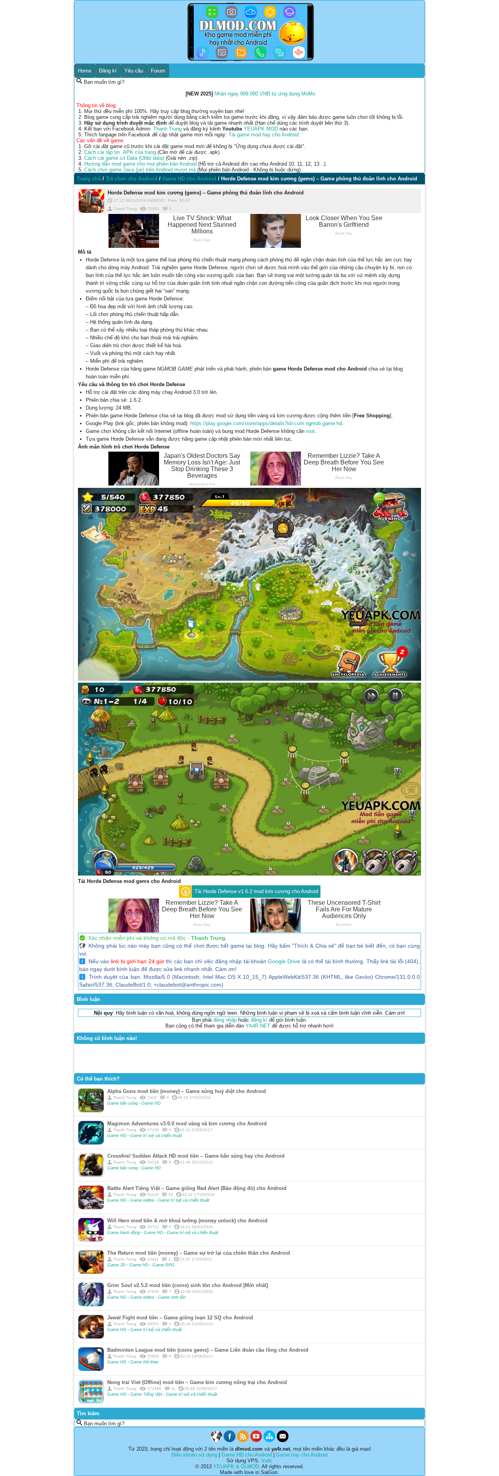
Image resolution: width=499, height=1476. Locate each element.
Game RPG (163, 1264)
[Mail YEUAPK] (282, 1440)
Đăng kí (108, 71)
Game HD (151, 1103)
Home (84, 71)
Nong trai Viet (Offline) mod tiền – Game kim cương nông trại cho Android (197, 1382)
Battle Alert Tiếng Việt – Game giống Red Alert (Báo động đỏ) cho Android (197, 1188)
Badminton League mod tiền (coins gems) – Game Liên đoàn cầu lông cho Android (207, 1350)
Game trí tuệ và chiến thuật (156, 1135)
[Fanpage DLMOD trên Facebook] (229, 1440)
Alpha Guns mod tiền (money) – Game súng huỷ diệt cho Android (186, 1091)
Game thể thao (144, 1361)
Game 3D (117, 1264)
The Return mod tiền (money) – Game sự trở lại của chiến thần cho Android (198, 1253)
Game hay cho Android (301, 1455)
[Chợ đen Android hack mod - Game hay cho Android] (216, 1440)
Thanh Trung (167, 129)
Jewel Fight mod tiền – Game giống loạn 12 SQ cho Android (180, 1318)
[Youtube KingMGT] (256, 1440)
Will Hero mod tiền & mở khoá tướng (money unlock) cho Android (187, 1221)
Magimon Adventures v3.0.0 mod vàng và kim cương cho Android (187, 1123)
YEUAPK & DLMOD (236, 1466)
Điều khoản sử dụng (194, 1455)
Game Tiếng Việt (146, 1394)
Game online (142, 1200)
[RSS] (243, 1440)
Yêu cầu (133, 71)
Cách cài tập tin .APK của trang (120, 152)
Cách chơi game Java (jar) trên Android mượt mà (140, 170)
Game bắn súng (123, 1103)
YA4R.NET (258, 1026)
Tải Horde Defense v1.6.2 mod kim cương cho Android (256, 891)
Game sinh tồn (172, 1297)
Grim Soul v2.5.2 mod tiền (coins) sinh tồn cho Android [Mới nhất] (187, 1285)
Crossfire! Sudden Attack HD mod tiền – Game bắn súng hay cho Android (196, 1156)
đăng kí (259, 1020)
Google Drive (284, 961)
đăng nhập (225, 1020)
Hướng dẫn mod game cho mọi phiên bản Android (140, 164)
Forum (158, 71)
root (310, 431)
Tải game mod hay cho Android (263, 135)
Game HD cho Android (246, 1455)
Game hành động (124, 1232)
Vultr (266, 1461)
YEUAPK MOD (261, 129)
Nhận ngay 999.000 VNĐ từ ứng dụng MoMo (264, 94)
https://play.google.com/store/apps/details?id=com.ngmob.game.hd (266, 423)
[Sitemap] (269, 1440)
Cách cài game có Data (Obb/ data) (124, 158)
